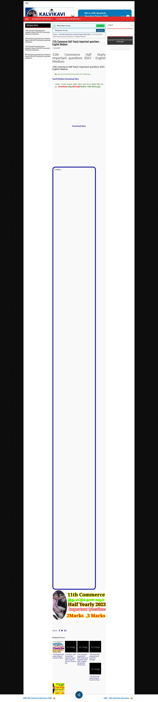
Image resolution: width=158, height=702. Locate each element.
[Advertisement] (79, 107)
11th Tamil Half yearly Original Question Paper (95, 678)
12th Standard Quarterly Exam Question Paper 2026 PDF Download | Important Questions (37, 48)
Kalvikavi (122, 40)
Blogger (121, 41)
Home (26, 3)
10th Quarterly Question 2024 (42, 19)
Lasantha (115, 48)
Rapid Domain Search (124, 49)
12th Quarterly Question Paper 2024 (68, 19)
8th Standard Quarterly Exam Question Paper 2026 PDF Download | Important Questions (37, 56)
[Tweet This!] (62, 631)
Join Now (100, 26)
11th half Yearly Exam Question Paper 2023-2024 (74, 34)
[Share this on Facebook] (59, 631)
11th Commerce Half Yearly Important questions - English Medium (76, 43)
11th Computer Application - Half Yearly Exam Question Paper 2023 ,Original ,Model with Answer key (82, 660)
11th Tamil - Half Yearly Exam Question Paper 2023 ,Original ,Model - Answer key (70, 659)
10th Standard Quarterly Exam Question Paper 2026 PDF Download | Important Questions (37, 32)
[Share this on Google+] (65, 631)
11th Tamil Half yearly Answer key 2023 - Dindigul (94, 657)
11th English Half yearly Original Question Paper (58, 656)
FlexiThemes (118, 46)
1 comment (56, 48)
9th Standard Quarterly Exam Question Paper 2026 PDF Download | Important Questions (37, 40)
